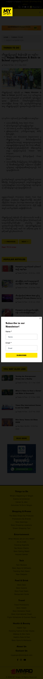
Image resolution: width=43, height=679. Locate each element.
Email (9, 343)
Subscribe (21, 355)
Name (9, 331)
